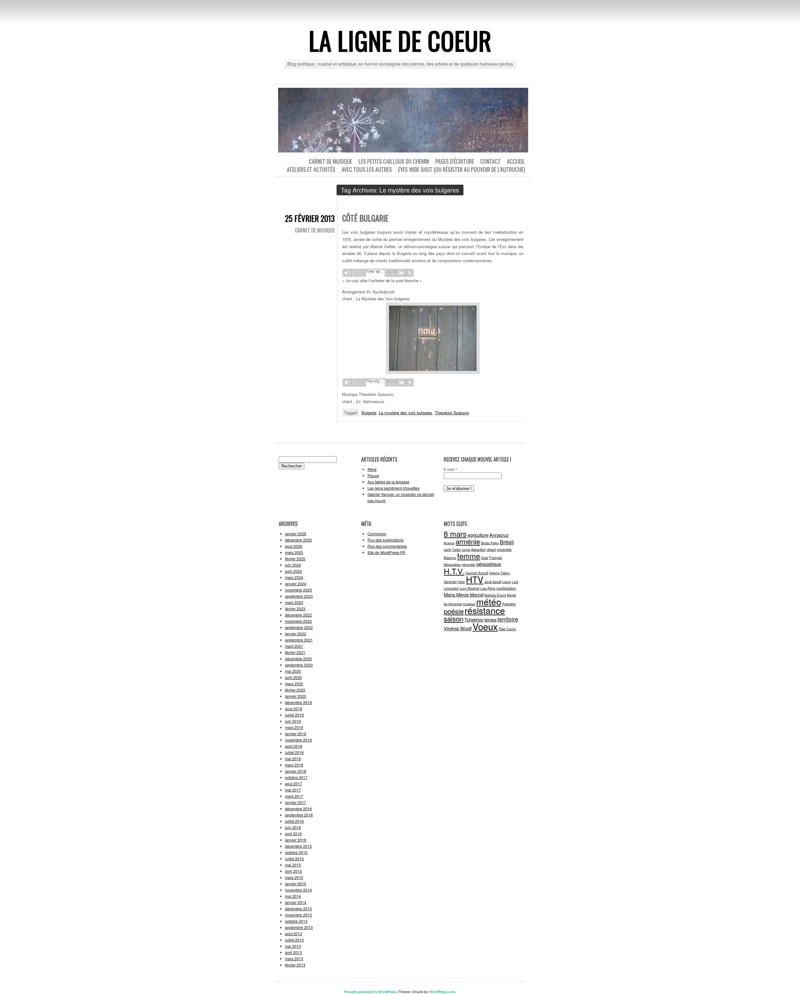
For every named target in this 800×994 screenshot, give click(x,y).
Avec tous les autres (367, 169)
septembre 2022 (299, 627)
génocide (468, 564)
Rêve (372, 469)
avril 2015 (293, 871)
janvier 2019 (295, 733)
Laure (506, 581)
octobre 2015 (296, 852)
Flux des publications (385, 539)
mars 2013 (294, 958)
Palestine (509, 604)
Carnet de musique (330, 161)
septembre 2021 (299, 639)
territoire (508, 619)
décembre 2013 (298, 908)
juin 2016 (293, 827)
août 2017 (293, 783)
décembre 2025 (298, 539)
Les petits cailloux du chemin (393, 161)
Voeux (485, 626)
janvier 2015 (295, 883)
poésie (454, 611)
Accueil (516, 161)
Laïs (515, 581)
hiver (461, 581)
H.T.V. (454, 571)
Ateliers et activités (311, 169)
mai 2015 (293, 864)
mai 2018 (293, 758)
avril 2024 (293, 571)
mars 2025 (294, 552)
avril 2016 (293, 833)
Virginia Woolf (458, 628)
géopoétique (488, 564)
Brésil (507, 542)
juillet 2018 (294, 752)
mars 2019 (294, 727)
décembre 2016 (298, 808)
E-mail (450, 469)
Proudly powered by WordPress (370, 991)
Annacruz (498, 535)
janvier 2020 (295, 696)
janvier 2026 (295, 533)
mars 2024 (294, 577)
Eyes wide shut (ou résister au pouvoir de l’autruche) (461, 169)
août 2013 (293, 933)
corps (466, 549)
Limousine (451, 588)
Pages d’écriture (454, 161)
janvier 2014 (295, 902)
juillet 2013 (294, 939)
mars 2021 (294, 646)
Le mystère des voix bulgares (405, 413)
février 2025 (295, 558)
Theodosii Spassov (452, 413)
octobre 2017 (296, 777)
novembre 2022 (298, 621)
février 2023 (295, 608)
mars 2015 (294, 877)
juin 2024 (293, 564)
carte (447, 549)
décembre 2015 (298, 846)
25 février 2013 (310, 218)
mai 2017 (293, 789)
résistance (485, 610)
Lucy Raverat (469, 588)
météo (488, 601)
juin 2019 (293, 721)
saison (453, 618)
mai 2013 (293, 946)
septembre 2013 (299, 927)
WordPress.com (442, 991)
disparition (478, 549)
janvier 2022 (295, 633)
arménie (468, 541)
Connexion (377, 533)
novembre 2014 (298, 889)
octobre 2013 (296, 921)
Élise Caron (507, 629)
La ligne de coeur (400, 40)
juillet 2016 (294, 821)
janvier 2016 (295, 839)
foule (484, 557)
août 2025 (293, 546)
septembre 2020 (299, 664)
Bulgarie (369, 413)
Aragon (449, 543)
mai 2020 (293, 671)
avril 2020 (293, 677)
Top (785, 979)
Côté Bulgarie (365, 218)
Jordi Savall (492, 581)
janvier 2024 (295, 583)
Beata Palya (490, 543)
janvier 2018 (295, 771)
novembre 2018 (298, 739)
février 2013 (295, 964)
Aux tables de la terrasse (388, 481)
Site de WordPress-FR (386, 552)
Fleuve (373, 475)
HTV (474, 579)
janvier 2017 (295, 802)
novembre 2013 (298, 914)
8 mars (455, 533)
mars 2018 (294, 764)
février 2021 (295, 652)
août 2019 (293, 708)
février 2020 (295, 689)
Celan (456, 549)
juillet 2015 (294, 858)
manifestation (506, 588)
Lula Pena (487, 588)
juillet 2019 (294, 714)
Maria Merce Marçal (463, 594)
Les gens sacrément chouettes (393, 488)
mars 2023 (294, 602)
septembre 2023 (299, 596)
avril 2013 (293, 952)
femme (468, 556)
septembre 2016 (299, 814)
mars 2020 (294, 683)
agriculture (478, 535)
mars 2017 (294, 796)
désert (491, 549)
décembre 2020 (298, 658)
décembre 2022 (298, 614)
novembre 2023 (298, 589)
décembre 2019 (298, 702)
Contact (490, 161)
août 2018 (293, 746)
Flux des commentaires (387, 546)
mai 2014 (293, 896)
